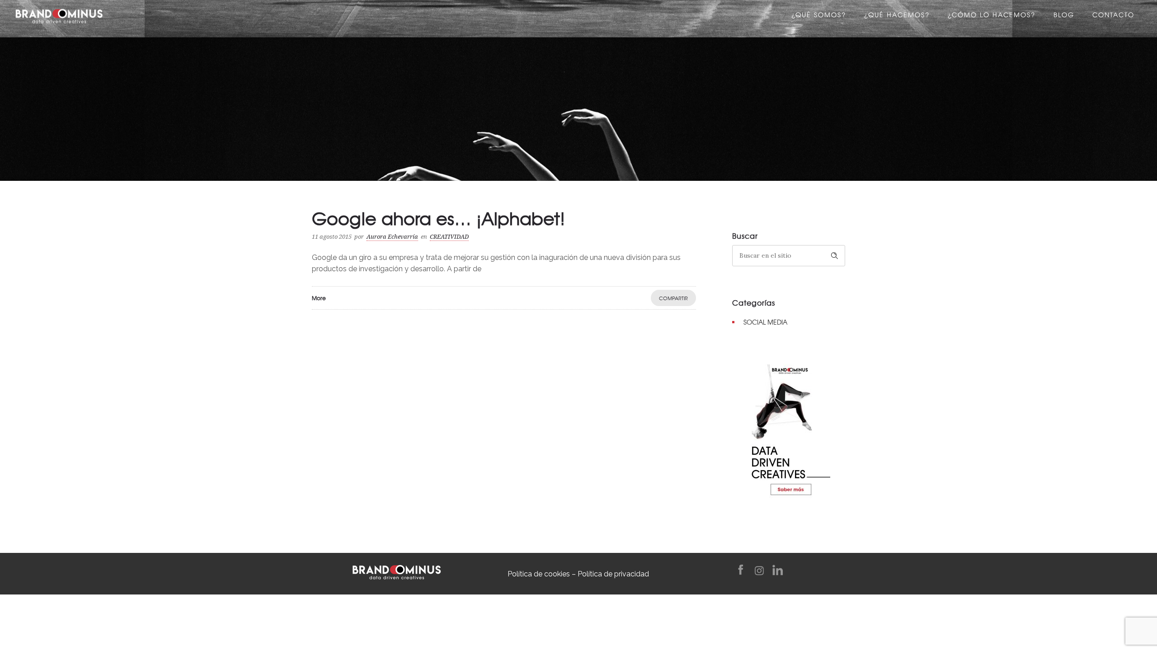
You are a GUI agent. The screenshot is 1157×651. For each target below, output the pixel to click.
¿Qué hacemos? (897, 16)
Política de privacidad (613, 574)
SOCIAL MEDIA (765, 321)
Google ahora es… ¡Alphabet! (438, 218)
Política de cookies (539, 574)
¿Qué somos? (818, 16)
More (319, 298)
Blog (1064, 16)
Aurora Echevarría (392, 236)
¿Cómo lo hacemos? (991, 16)
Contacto (1113, 16)
